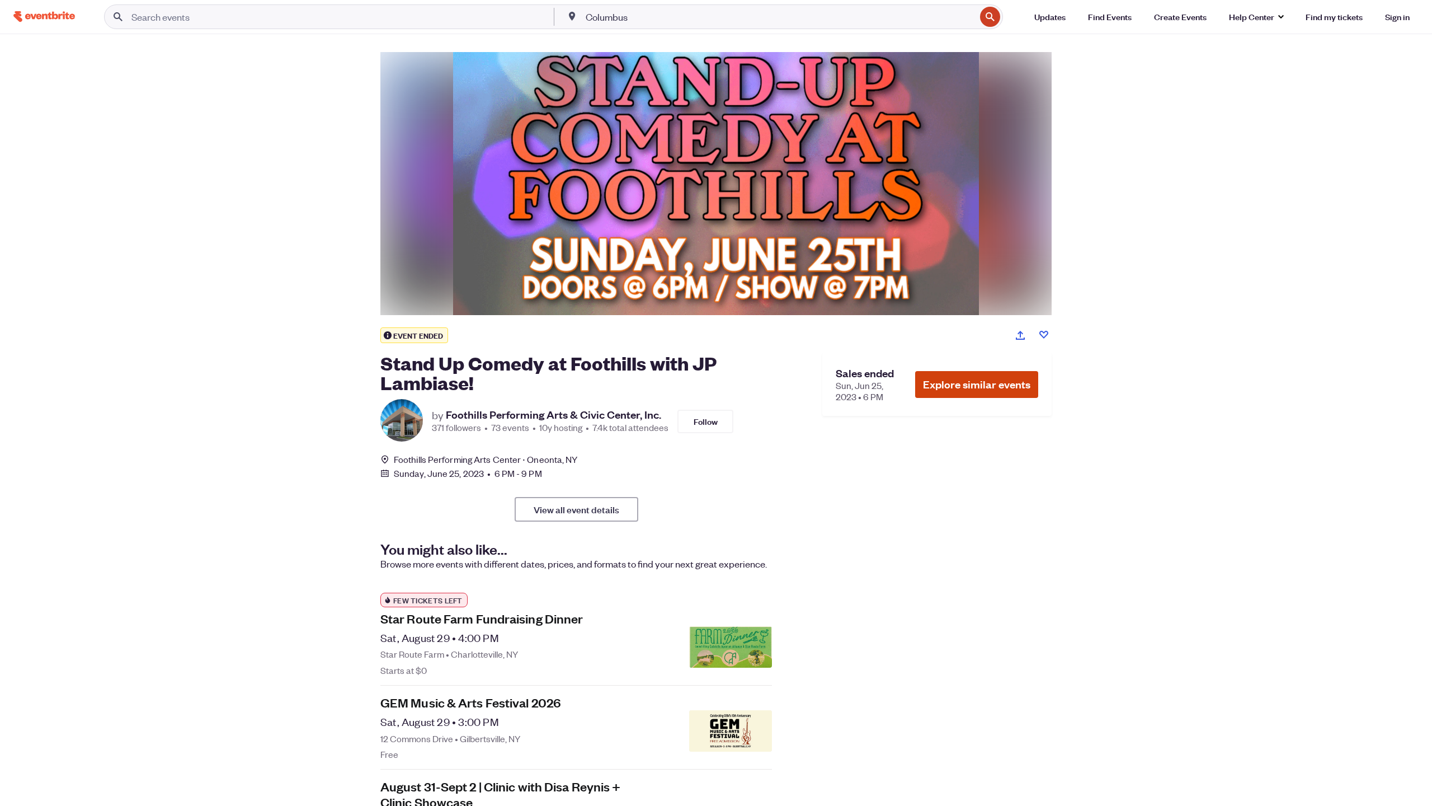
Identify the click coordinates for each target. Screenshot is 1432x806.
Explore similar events (976, 384)
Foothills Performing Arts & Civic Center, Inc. (553, 415)
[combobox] (780, 17)
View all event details (576, 509)
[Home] (44, 16)
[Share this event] (1020, 335)
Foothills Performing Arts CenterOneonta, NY (485, 459)
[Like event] (1044, 335)
